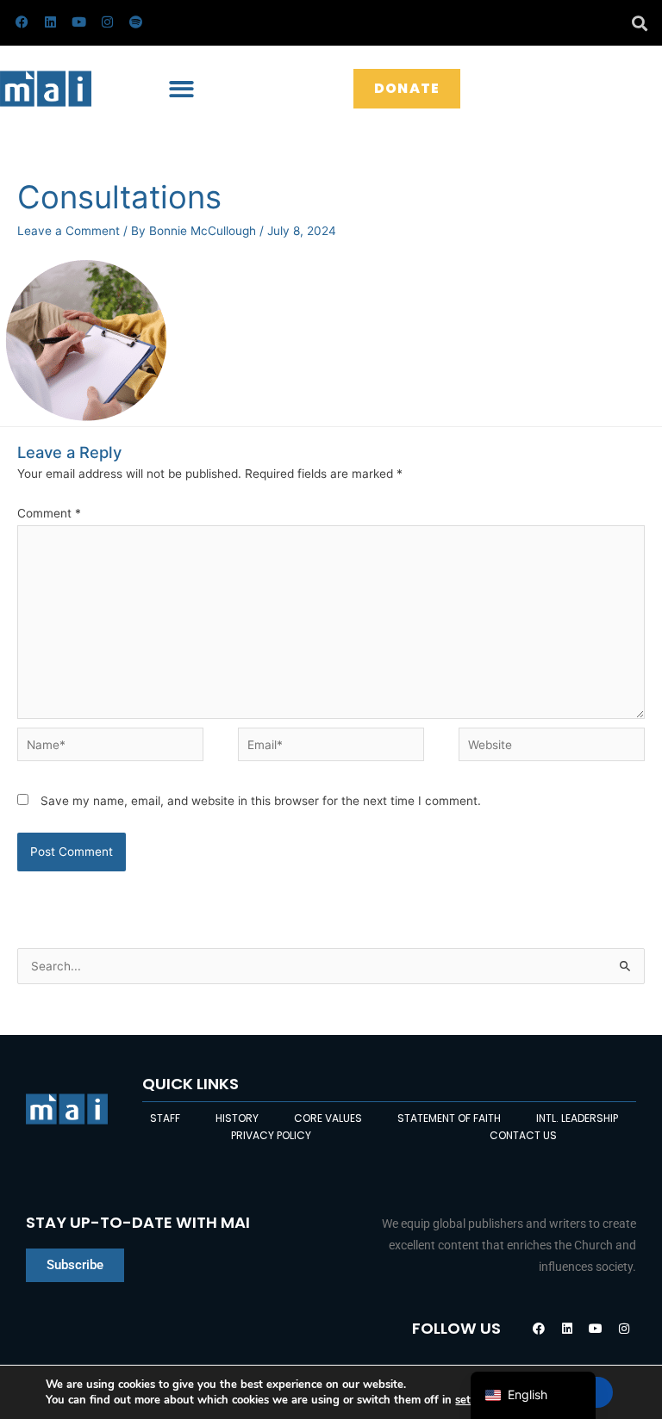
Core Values (328, 1118)
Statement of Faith (449, 1118)
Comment (49, 513)
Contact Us (523, 1135)
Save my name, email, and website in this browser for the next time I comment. (261, 801)
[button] (639, 23)
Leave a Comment (68, 231)
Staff (165, 1118)
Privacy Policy (271, 1135)
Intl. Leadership (577, 1118)
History (237, 1118)
